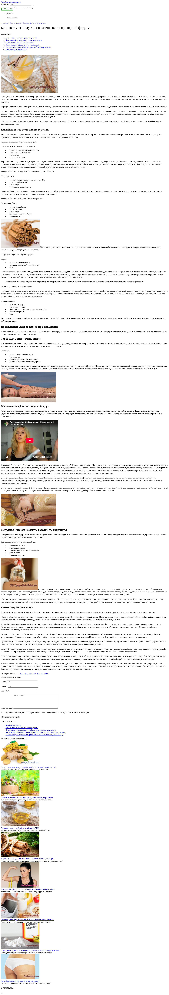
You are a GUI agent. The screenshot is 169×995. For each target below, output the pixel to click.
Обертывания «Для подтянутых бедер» (22, 45)
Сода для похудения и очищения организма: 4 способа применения (30, 950)
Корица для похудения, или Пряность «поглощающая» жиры (27, 859)
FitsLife (7, 9)
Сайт (3, 691)
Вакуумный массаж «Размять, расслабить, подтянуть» (28, 47)
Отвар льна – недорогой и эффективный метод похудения (31, 730)
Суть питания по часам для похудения (22, 728)
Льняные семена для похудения (33, 673)
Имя (3, 681)
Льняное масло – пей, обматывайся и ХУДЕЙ (20, 828)
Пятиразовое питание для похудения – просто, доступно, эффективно (36, 732)
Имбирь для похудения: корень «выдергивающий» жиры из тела (28, 767)
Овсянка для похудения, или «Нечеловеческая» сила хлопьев (27, 920)
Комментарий (7, 708)
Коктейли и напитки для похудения (21, 38)
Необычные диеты (13, 725)
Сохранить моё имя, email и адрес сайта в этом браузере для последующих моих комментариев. (47, 712)
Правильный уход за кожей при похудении (24, 40)
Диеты (10, 13)
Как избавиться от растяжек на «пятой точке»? (20, 981)
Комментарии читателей (16, 49)
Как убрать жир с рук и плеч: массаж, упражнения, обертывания (27, 889)
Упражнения (12, 18)
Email (4, 686)
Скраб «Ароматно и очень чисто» (19, 43)
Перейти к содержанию (11, 2)
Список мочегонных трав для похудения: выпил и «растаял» (27, 798)
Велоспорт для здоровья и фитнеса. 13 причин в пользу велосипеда (34, 735)
